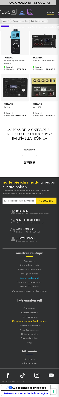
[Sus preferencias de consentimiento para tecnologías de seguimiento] (53, 391)
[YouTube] (51, 375)
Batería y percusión (20, 21)
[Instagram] (37, 375)
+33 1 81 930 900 (32, 232)
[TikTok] (22, 375)
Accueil (6, 21)
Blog (29, 342)
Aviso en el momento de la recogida (26, 393)
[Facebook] (8, 375)
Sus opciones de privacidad (29, 387)
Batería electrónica (38, 21)
